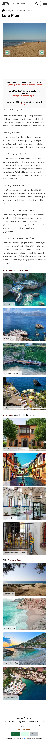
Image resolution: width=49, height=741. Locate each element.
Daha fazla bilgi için (24, 729)
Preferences (29, 738)
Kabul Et (15, 734)
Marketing (39, 738)
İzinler (25, 734)
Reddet (34, 734)
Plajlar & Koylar (24, 10)
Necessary (11, 738)
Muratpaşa (8, 270)
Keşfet (12, 10)
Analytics (20, 738)
